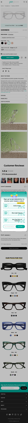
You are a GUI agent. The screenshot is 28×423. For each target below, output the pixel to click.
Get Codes (20, 226)
